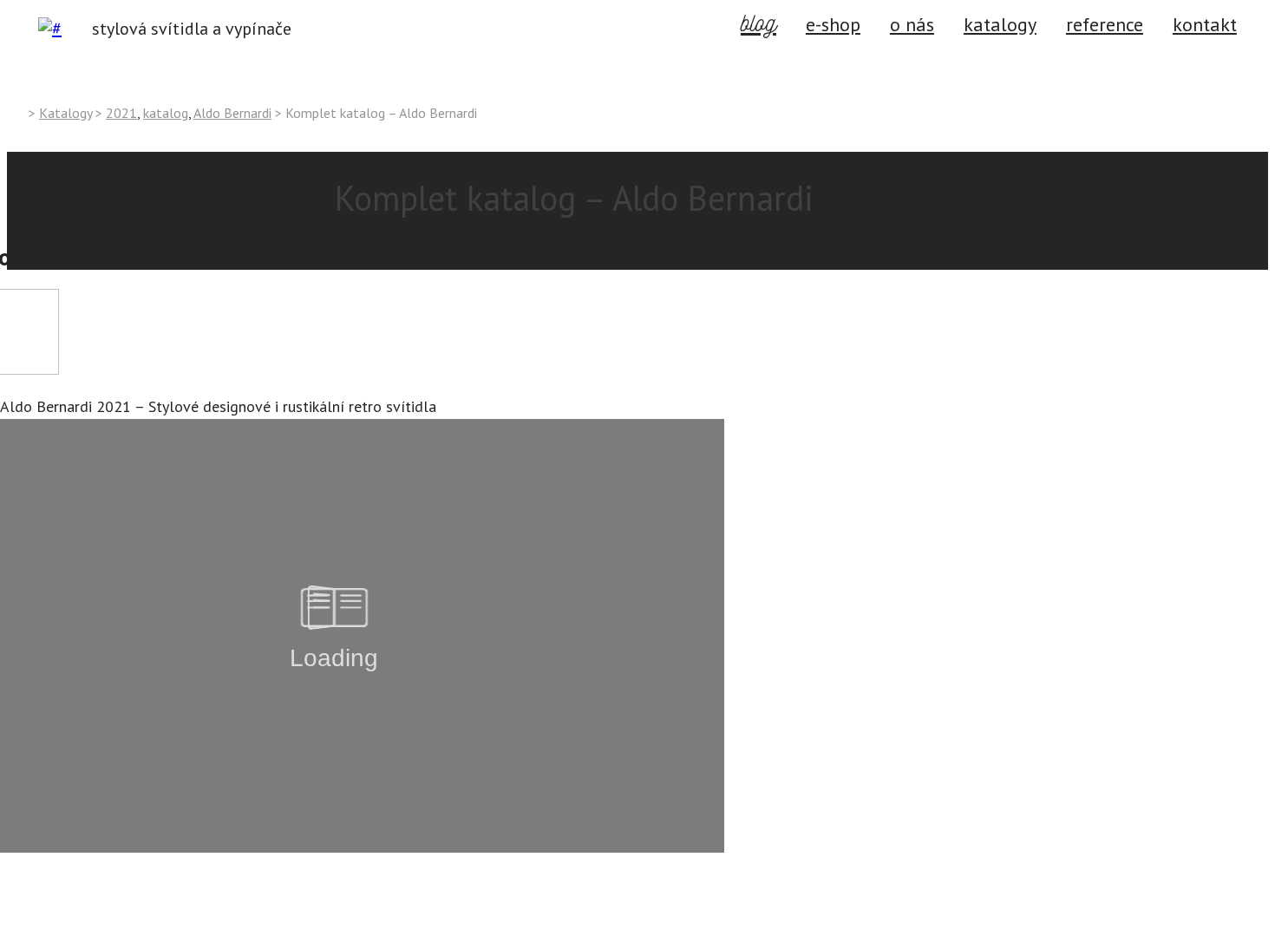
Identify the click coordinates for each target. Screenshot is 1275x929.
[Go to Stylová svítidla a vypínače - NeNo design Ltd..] (15, 112)
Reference (1104, 24)
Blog (758, 20)
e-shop (833, 24)
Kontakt (1205, 24)
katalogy (1000, 24)
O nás (912, 24)
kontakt (30, 916)
